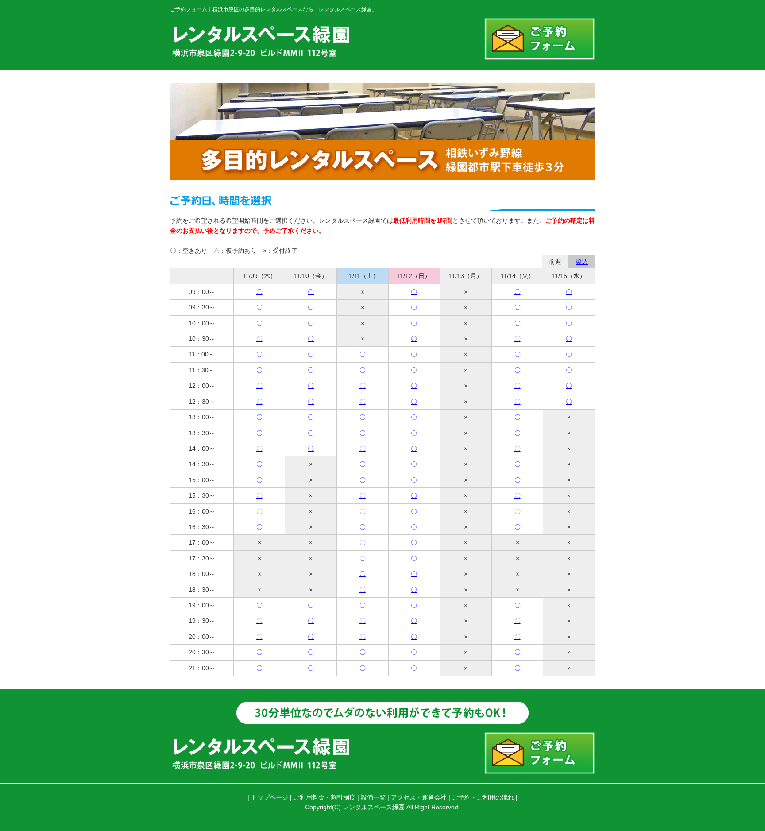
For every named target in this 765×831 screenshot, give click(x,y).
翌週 (582, 261)
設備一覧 (373, 797)
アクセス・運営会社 (419, 797)
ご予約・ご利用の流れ (483, 797)
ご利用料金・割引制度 (324, 797)
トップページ (269, 797)
